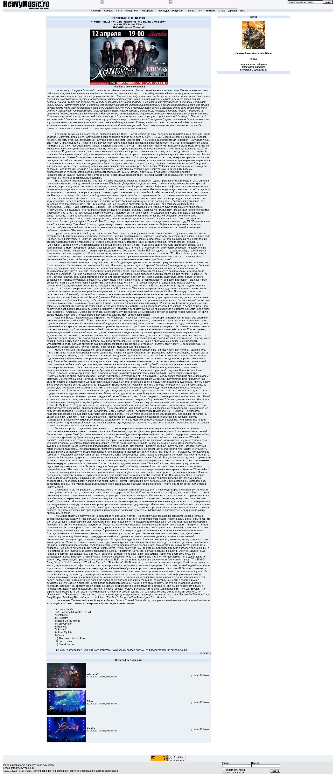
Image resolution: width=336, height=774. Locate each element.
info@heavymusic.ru (22, 767)
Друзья (233, 10)
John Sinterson (45, 765)
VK (200, 10)
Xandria (118, 24)
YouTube (210, 10)
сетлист (178, 559)
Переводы (163, 10)
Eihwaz (140, 24)
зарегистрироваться (233, 772)
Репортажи (132, 10)
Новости (95, 10)
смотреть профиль (253, 67)
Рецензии (178, 10)
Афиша (108, 10)
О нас (222, 10)
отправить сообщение (253, 64)
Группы (191, 10)
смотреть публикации (253, 69)
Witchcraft (129, 24)
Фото (119, 10)
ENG (243, 10)
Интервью (147, 10)
